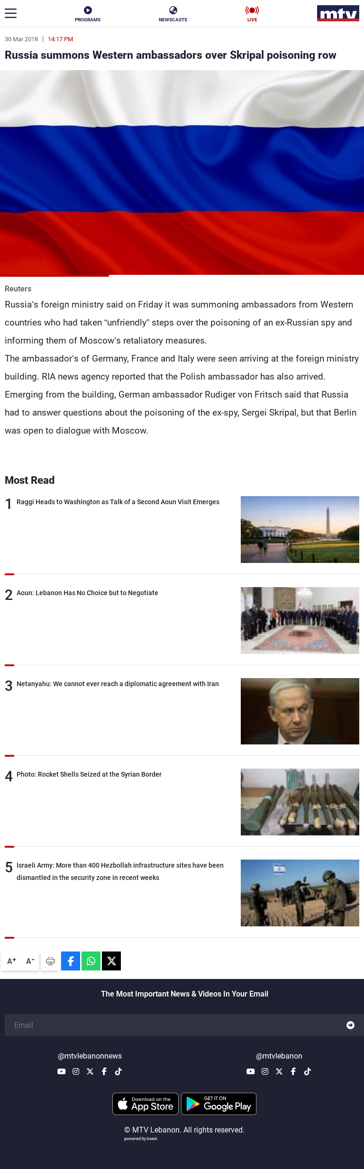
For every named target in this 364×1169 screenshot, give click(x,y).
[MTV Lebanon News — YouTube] (62, 1071)
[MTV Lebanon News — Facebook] (104, 1071)
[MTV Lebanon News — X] (90, 1071)
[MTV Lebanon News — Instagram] (76, 1071)
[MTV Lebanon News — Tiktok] (118, 1071)
